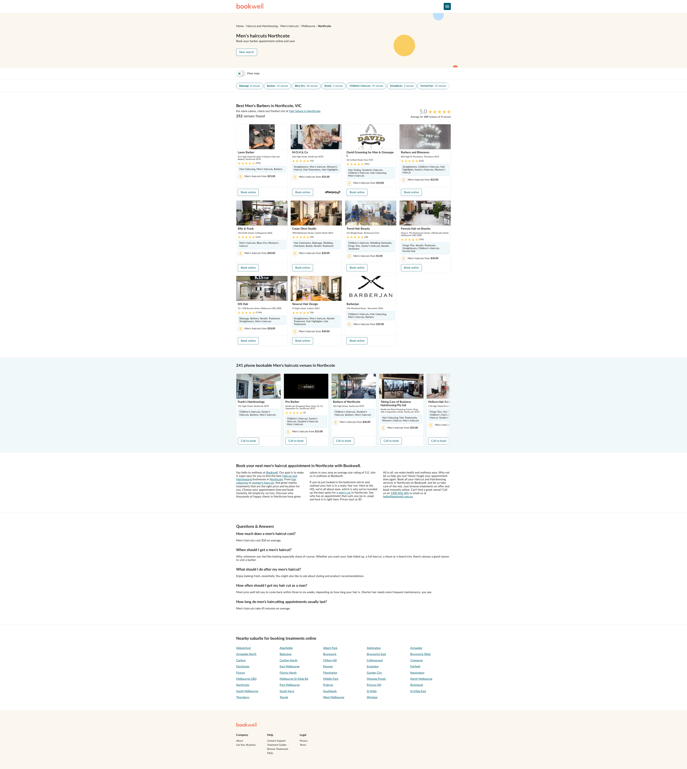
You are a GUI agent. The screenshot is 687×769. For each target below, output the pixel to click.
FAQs (270, 753)
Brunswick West (420, 654)
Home (240, 26)
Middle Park (330, 678)
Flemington (330, 672)
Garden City (374, 672)
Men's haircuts (289, 26)
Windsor (372, 697)
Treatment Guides (276, 745)
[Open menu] (447, 6)
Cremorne (416, 660)
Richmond (416, 685)
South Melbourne (247, 691)
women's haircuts (263, 482)
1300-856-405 (400, 493)
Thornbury (242, 697)
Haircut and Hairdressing (262, 26)
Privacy (304, 741)
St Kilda (372, 691)
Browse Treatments (277, 749)
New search (246, 52)
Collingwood (375, 660)
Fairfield (415, 666)
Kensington (417, 672)
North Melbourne (421, 678)
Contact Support (276, 741)
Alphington (374, 648)
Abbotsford (243, 648)
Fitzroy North (288, 672)
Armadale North (246, 654)
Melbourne (308, 26)
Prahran (328, 685)
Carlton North (288, 660)
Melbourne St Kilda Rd (294, 678)
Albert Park (330, 648)
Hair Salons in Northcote (304, 111)
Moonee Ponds (376, 678)
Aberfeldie (286, 648)
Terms (303, 745)
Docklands (242, 666)
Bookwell (272, 472)
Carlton (241, 660)
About (239, 741)
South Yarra (287, 691)
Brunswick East (376, 654)
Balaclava (285, 654)
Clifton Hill (330, 660)
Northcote (324, 26)
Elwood (328, 666)
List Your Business (246, 745)
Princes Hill (374, 685)
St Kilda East (418, 691)
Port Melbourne (290, 685)
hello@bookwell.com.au (398, 496)
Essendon (373, 666)
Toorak (284, 697)
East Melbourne (289, 666)
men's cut (345, 492)
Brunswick (329, 654)
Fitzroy (240, 672)
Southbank (330, 691)
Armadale (416, 648)
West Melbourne (333, 697)
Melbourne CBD (246, 678)
